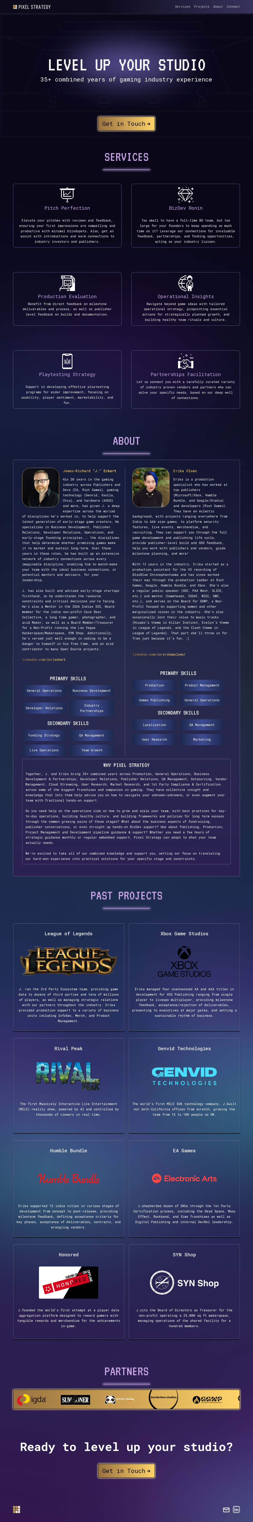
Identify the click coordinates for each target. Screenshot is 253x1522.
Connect (233, 6)
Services (182, 6)
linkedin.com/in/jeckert (43, 659)
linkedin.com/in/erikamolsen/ (158, 654)
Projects (201, 6)
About (218, 6)
